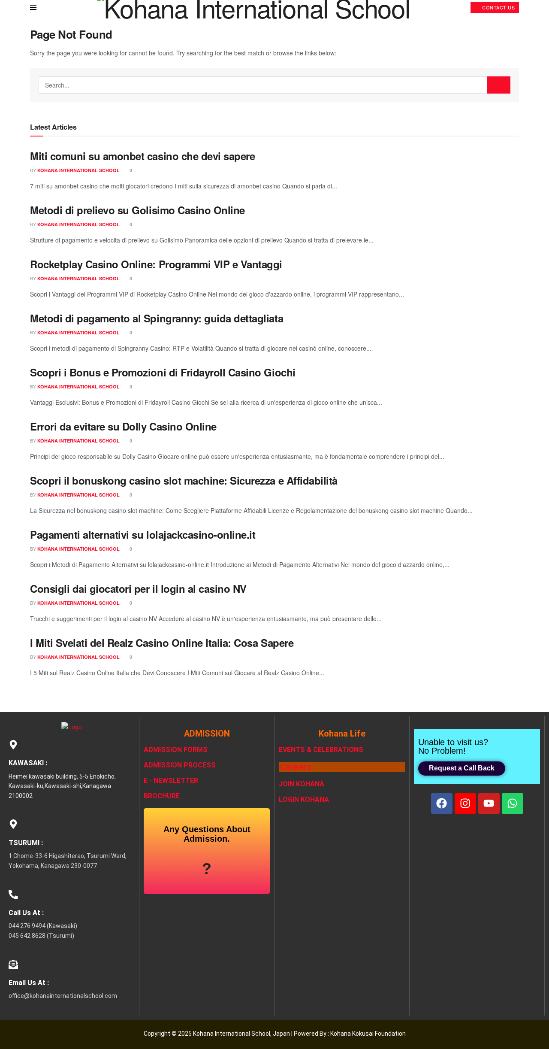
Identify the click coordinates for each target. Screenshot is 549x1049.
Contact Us (498, 7)
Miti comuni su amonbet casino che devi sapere (142, 156)
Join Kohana (301, 784)
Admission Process (180, 765)
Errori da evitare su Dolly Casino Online (123, 426)
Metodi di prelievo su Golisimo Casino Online (137, 210)
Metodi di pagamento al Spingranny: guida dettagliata (156, 318)
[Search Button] (498, 85)
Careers (295, 767)
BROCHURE (162, 796)
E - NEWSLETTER (171, 780)
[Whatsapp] (512, 803)
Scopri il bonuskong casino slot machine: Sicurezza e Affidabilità (184, 480)
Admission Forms (176, 750)
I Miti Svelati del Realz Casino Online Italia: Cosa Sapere (161, 642)
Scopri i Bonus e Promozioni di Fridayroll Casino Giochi (163, 372)
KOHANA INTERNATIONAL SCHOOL (78, 170)
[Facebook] (441, 803)
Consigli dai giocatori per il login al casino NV (138, 588)
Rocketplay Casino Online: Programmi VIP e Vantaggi (156, 264)
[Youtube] (489, 803)
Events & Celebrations (321, 750)
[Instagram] (465, 803)
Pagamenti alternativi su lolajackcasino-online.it (142, 534)
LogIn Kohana (304, 799)
